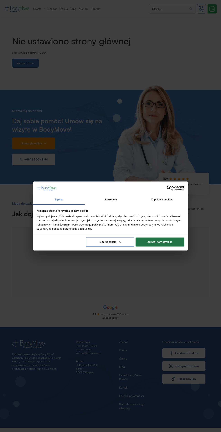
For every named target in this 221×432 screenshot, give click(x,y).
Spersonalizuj (108, 242)
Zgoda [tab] (59, 199)
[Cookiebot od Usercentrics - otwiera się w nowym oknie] (169, 188)
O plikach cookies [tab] (162, 199)
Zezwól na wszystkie (159, 242)
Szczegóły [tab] (110, 199)
